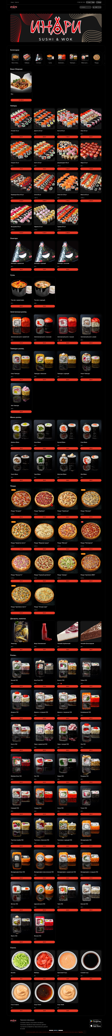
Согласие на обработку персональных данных (34, 1026)
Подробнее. (80, 1032)
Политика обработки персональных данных (33, 1024)
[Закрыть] (84, 1032)
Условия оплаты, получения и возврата (31, 1022)
